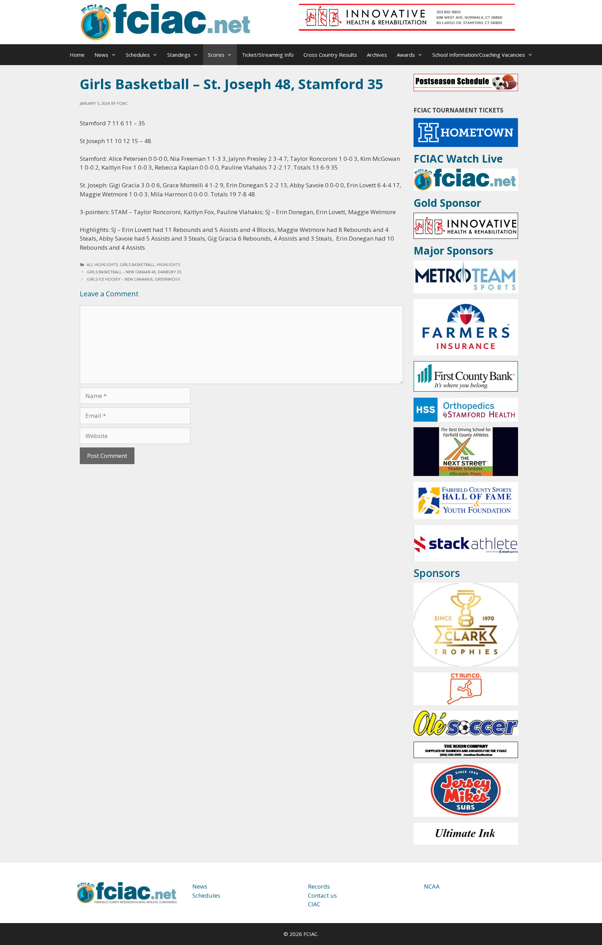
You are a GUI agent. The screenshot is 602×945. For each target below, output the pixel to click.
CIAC (314, 904)
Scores (216, 54)
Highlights (168, 264)
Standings (179, 54)
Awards (406, 54)
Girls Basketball (137, 264)
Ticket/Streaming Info (268, 54)
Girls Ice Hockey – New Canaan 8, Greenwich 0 (133, 279)
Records (319, 886)
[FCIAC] (167, 21)
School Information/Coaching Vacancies (478, 54)
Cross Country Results (330, 54)
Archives (377, 54)
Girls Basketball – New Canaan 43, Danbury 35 (134, 271)
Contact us (322, 895)
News (101, 54)
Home (77, 54)
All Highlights (102, 264)
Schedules (138, 54)
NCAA (432, 886)
